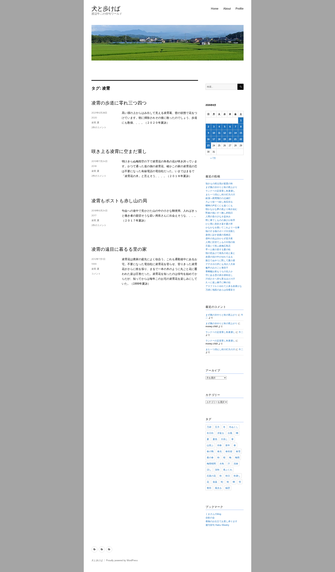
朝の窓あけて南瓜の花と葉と (220, 253)
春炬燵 (228, 451)
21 (235, 139)
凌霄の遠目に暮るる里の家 (119, 249)
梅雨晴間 (211, 463)
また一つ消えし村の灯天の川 (220, 194)
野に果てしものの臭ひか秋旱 (220, 220)
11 (219, 133)
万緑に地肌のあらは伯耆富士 (220, 289)
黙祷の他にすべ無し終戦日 (219, 213)
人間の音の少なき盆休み (218, 216)
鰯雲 (227, 488)
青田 (209, 488)
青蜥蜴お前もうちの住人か (219, 271)
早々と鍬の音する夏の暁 (218, 249)
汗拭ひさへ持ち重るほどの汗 (220, 278)
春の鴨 (210, 451)
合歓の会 (210, 517)
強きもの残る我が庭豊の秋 (219, 183)
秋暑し (237, 475)
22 (241, 139)
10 (214, 133)
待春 (219, 445)
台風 (230, 433)
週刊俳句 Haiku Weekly (217, 525)
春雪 (238, 451)
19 (224, 139)
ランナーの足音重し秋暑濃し (220, 191)
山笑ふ (210, 445)
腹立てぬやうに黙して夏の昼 (220, 260)
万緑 (209, 427)
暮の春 (210, 457)
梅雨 (237, 457)
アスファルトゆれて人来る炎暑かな (224, 286)
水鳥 (221, 463)
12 (224, 133)
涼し (209, 469)
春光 (219, 451)
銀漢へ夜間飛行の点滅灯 (218, 198)
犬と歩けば (105, 8)
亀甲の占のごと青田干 (217, 267)
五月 (217, 427)
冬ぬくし (233, 427)
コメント (95, 273)
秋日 (227, 475)
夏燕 (215, 439)
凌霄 (93, 122)
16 (208, 139)
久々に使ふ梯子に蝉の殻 (218, 282)
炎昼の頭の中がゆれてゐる (219, 256)
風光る (218, 488)
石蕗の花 (211, 475)
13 (230, 133)
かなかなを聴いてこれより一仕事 (223, 227)
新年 (227, 445)
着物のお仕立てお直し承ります (221, 521)
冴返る (220, 433)
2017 (93, 215)
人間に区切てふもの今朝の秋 (220, 242)
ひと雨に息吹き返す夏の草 (219, 224)
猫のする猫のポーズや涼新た (220, 231)
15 (241, 133)
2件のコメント (98, 127)
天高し (224, 439)
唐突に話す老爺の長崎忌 (218, 235)
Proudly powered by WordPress (122, 560)
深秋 (217, 469)
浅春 (236, 463)
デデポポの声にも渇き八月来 (220, 264)
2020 (94, 117)
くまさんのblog (213, 514)
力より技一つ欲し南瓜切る (219, 202)
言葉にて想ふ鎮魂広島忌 (218, 245)
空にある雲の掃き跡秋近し (219, 275)
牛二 (241, 332)
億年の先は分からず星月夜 (219, 238)
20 (230, 139)
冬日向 (210, 433)
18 (219, 139)
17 (214, 139)
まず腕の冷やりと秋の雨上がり (221, 187)
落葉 (215, 481)
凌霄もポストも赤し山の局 (119, 200)
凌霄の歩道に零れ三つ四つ (119, 103)
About (227, 8)
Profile (240, 8)
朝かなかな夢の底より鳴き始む (221, 209)
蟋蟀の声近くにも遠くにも (219, 205)
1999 (93, 263)
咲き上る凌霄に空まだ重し (119, 151)
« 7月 (213, 158)
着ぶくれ (227, 469)
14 (235, 133)
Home (214, 8)
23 (208, 145)
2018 (93, 166)
